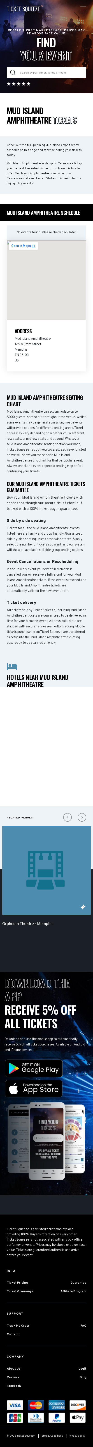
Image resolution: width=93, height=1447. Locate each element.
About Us (13, 1369)
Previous (67, 817)
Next (82, 817)
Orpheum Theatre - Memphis (27, 924)
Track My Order (18, 1326)
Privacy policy (77, 1435)
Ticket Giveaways (20, 1291)
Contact (13, 1334)
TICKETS (83, 907)
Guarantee (78, 1283)
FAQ (83, 1326)
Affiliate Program (73, 1291)
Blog (83, 1377)
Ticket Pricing (17, 1283)
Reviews (13, 1377)
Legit (82, 1369)
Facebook (14, 1386)
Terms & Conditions (51, 1435)
